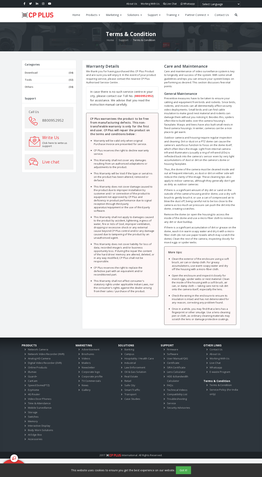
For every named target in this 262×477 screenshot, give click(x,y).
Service (171, 403)
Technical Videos (177, 390)
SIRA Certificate (176, 367)
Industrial (130, 363)
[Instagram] (43, 4)
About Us (131, 3)
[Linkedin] (37, 4)
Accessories (35, 439)
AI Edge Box (35, 434)
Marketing (113, 15)
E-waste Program (220, 372)
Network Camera (38, 349)
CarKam (33, 381)
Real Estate (131, 376)
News (85, 385)
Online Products (37, 367)
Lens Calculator (176, 372)
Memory (33, 421)
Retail (127, 381)
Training (171, 15)
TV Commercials (91, 381)
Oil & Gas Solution (135, 372)
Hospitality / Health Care (139, 358)
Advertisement (90, 349)
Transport (130, 394)
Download (49, 72)
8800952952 (53, 120)
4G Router (34, 394)
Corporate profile (92, 376)
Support (153, 15)
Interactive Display (39, 425)
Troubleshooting (177, 399)
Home (76, 15)
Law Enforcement (134, 367)
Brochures (88, 354)
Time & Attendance (39, 403)
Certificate (173, 363)
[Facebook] (24, 4)
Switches (33, 416)
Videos (86, 358)
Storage (33, 412)
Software (172, 354)
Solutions (133, 15)
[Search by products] (236, 15)
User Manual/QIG (177, 358)
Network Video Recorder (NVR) (46, 354)
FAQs (170, 385)
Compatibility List (177, 394)
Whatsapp (189, 3)
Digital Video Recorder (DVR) (45, 363)
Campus (129, 354)
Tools (49, 79)
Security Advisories (178, 407)
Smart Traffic (132, 390)
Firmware (172, 349)
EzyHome (33, 390)
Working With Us (150, 3)
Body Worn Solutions (40, 430)
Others (49, 87)
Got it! (183, 470)
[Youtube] (49, 4)
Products (92, 15)
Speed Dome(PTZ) (39, 385)
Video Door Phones (39, 399)
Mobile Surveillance (40, 407)
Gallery (86, 390)
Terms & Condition (221, 385)
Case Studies (132, 399)
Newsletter (88, 367)
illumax (32, 372)
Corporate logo (91, 372)
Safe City (129, 385)
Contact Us (222, 15)
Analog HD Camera (39, 358)
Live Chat (171, 3)
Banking (129, 349)
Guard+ (32, 376)
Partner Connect (196, 15)
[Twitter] (30, 4)
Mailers (86, 363)
